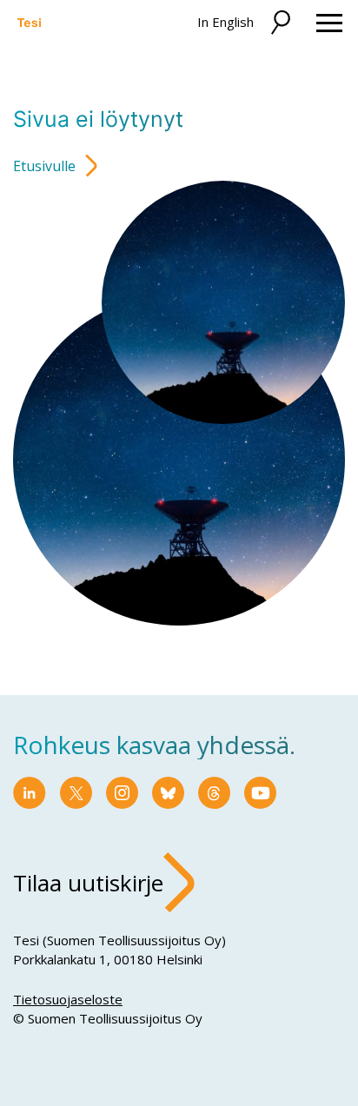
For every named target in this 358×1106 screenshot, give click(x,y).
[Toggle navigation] (329, 23)
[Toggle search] (279, 23)
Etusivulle (44, 166)
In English (225, 21)
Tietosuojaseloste (68, 999)
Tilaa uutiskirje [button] (88, 882)
